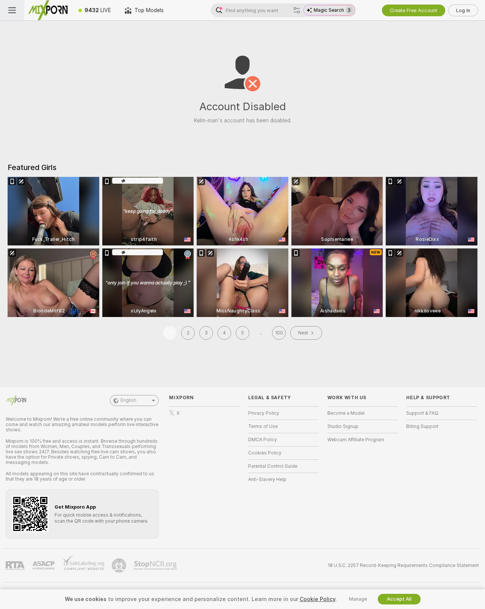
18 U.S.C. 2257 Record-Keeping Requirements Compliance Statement (403, 565)
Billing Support (422, 426)
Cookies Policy (265, 453)
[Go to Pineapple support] (120, 565)
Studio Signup (342, 426)
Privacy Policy (263, 413)
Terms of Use (263, 426)
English (128, 400)
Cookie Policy (317, 599)
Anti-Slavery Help (267, 479)
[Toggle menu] (12, 10)
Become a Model (346, 413)
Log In (463, 10)
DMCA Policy (262, 439)
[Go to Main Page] (48, 10)
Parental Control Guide (272, 466)
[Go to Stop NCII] (156, 565)
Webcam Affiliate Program (355, 439)
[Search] (296, 10)
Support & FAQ (422, 413)
